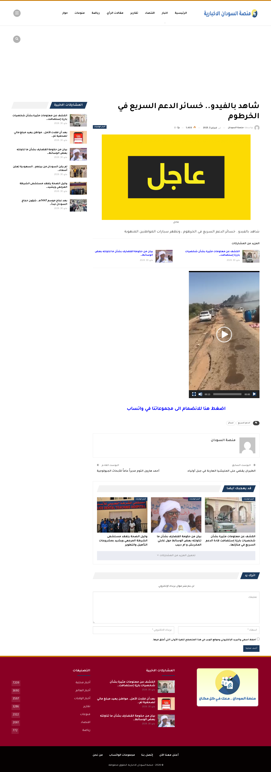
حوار (65, 13)
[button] (224, 334)
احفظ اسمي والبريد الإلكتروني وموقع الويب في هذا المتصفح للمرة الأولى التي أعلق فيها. (204, 640)
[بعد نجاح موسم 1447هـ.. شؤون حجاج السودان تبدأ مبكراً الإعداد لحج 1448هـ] (78, 205)
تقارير (134, 13)
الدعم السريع (244, 423)
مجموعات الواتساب (122, 755)
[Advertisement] (229, 55)
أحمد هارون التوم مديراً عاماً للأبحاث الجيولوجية (128, 471)
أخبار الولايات (99, 127)
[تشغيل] (254, 394)
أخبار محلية (83, 682)
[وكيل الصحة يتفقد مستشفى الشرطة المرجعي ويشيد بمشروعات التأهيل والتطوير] (122, 515)
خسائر (231, 423)
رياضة (96, 13)
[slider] (227, 394)
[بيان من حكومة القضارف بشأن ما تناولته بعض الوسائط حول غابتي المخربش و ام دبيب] (164, 256)
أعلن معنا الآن (169, 755)
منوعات (80, 13)
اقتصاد (150, 13)
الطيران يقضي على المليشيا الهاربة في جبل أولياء (221, 471)
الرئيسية (181, 13)
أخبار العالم (83, 690)
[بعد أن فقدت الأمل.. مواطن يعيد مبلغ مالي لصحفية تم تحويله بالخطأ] (78, 137)
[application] (224, 334)
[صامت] (200, 394)
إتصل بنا (147, 755)
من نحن (98, 755)
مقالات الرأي (115, 13)
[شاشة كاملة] (194, 394)
